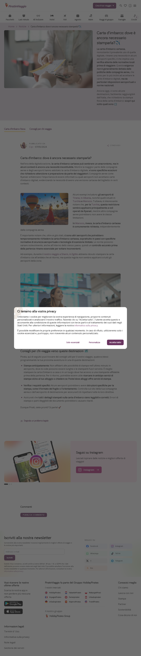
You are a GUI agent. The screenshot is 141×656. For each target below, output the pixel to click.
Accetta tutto (115, 342)
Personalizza (94, 342)
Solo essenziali (72, 342)
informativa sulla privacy (86, 325)
